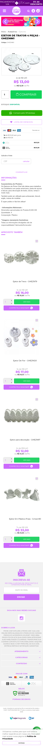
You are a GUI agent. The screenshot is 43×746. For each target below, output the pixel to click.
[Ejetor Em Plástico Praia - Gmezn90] (21, 513)
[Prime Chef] (16, 10)
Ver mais (26, 302)
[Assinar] (21, 597)
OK (26, 161)
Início (3, 32)
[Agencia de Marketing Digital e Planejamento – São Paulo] (31, 718)
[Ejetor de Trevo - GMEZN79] (21, 275)
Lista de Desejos (23, 122)
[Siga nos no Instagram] (21, 618)
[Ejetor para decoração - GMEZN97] (21, 434)
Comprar (27, 94)
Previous (5, 22)
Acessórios (12, 32)
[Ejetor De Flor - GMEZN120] (21, 355)
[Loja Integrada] (18, 718)
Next (38, 22)
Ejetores (22, 32)
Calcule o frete (6, 155)
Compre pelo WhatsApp (24, 113)
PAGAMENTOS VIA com (21, 3)
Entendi (22, 743)
